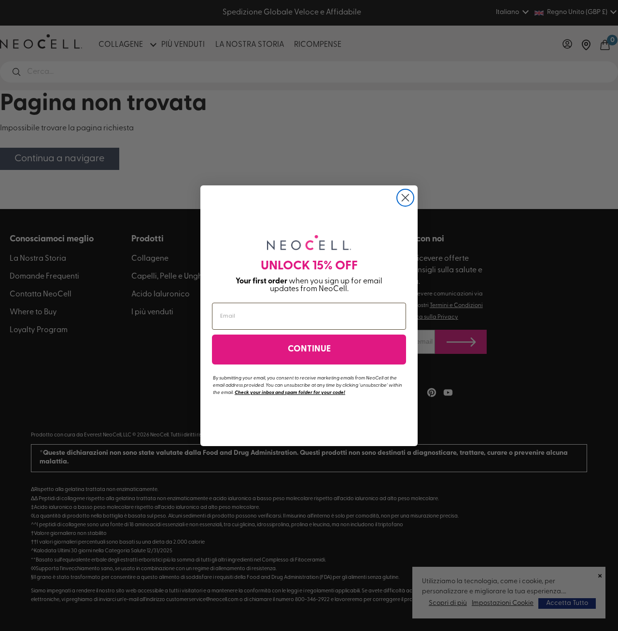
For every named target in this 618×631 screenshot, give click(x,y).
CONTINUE (309, 349)
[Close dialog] (405, 197)
